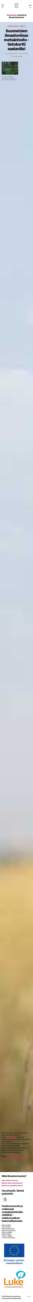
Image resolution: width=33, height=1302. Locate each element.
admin (16, 53)
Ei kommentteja (17, 56)
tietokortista (11, 1137)
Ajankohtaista (13, 26)
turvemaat (7, 1167)
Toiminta (22, 26)
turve (29, 1165)
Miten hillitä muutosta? (10, 1180)
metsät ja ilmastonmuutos (12, 1165)
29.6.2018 (25, 53)
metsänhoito (24, 1163)
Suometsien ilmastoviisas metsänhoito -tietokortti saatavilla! (16, 39)
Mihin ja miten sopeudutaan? (12, 1183)
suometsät (23, 1165)
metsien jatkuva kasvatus (11, 1163)
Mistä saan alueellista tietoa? (12, 1185)
